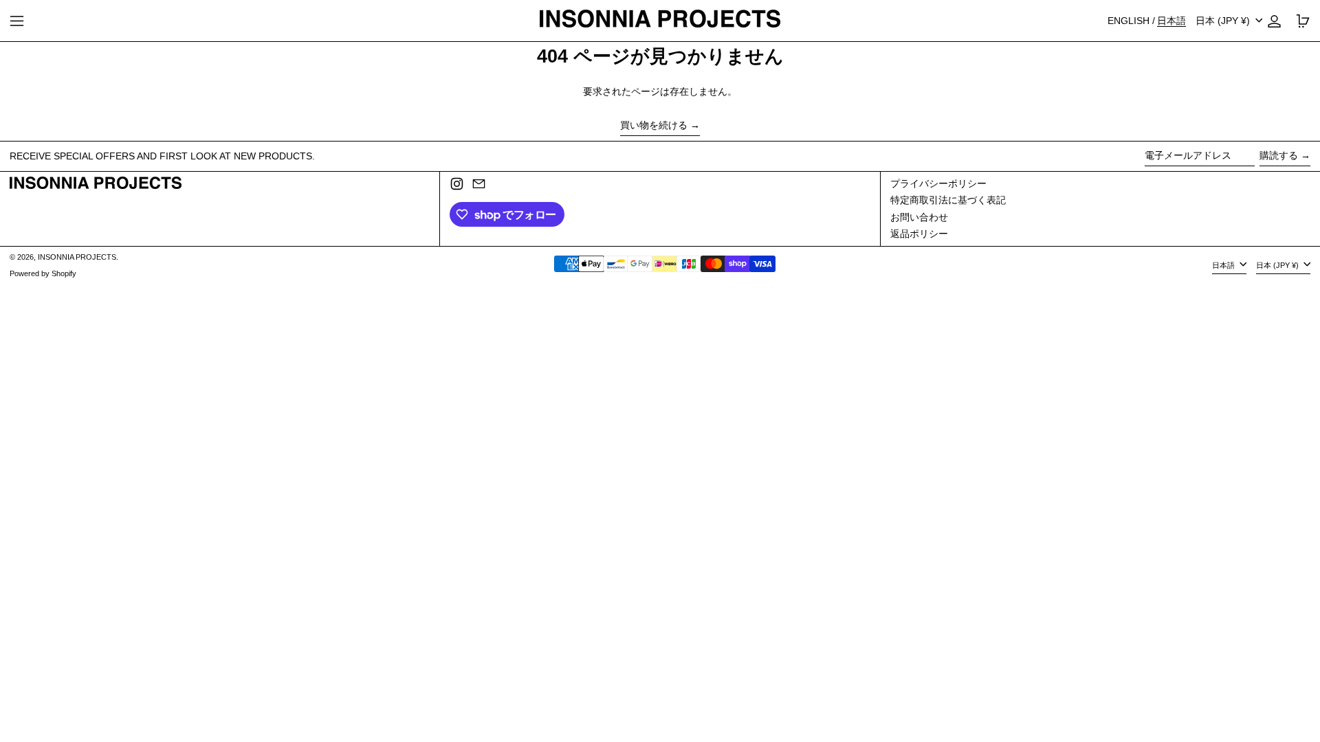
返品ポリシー (919, 233)
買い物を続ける (654, 125)
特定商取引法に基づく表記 (948, 199)
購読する (1279, 155)
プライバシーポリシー (938, 183)
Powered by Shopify (43, 273)
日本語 (1224, 265)
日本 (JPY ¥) (1224, 20)
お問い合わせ (919, 217)
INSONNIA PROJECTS (77, 257)
